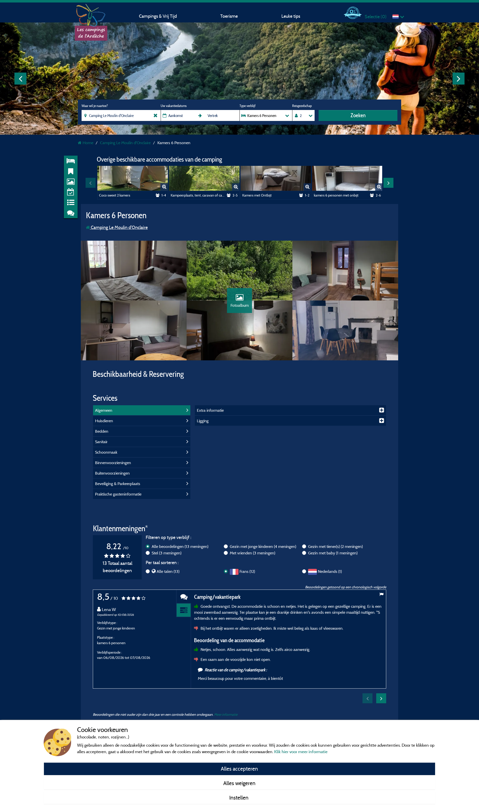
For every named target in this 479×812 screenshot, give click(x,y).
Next (459, 79)
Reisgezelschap (302, 105)
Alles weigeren (239, 783)
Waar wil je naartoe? (95, 105)
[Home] (91, 14)
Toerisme (229, 16)
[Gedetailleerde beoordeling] (183, 610)
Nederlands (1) (330, 571)
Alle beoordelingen (180, 546)
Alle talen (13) (168, 571)
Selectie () (375, 16)
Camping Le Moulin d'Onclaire (119, 227)
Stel (166, 552)
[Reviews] (183, 597)
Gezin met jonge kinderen (263, 546)
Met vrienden (252, 552)
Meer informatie (226, 714)
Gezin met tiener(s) (335, 546)
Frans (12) (247, 571)
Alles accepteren (239, 768)
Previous (20, 79)
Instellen (239, 797)
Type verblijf (247, 105)
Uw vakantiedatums (174, 105)
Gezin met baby (333, 552)
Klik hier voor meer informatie (301, 751)
